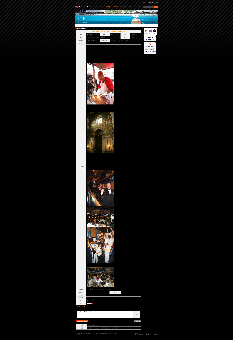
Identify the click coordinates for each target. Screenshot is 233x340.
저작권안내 (105, 333)
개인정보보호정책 (92, 333)
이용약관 (100, 333)
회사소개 (85, 333)
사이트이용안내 (113, 333)
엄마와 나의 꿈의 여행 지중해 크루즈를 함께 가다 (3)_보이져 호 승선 (104, 328)
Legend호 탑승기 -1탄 (92, 325)
